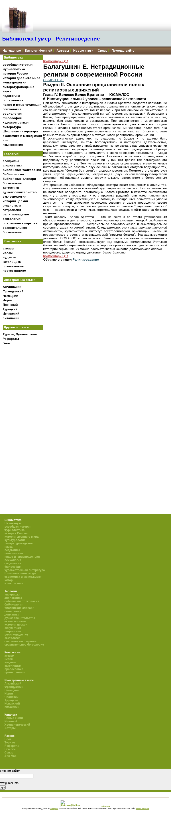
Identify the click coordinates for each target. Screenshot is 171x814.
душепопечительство (20, 192)
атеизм (8, 248)
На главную (12, 50)
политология (13, 100)
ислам (7, 253)
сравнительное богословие (24, 644)
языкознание (13, 144)
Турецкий (10, 309)
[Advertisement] (23, 420)
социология (12, 113)
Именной (10, 721)
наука (7, 91)
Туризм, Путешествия (20, 334)
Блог (6, 343)
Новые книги (83, 50)
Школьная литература (20, 131)
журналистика (14, 69)
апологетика (12, 165)
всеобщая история (18, 64)
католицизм (12, 261)
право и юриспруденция (22, 104)
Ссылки (10, 749)
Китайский (11, 318)
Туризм (9, 742)
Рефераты (11, 338)
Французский (13, 291)
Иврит (7, 300)
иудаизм (9, 257)
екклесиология (14, 196)
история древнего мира (21, 78)
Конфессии (13, 241)
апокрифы (11, 161)
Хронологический (17, 724)
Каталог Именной (38, 50)
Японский (10, 304)
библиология (13, 174)
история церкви (15, 201)
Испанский (11, 313)
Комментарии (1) (55, 61)
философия (12, 118)
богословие (12, 183)
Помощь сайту (123, 50)
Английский (12, 287)
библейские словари (19, 178)
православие (13, 266)
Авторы (63, 50)
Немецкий (10, 296)
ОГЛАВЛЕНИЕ (53, 80)
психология (12, 109)
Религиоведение (78, 39)
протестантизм (14, 270)
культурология (14, 82)
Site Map (10, 755)
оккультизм (12, 205)
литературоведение (18, 87)
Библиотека (13, 57)
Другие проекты (16, 327)
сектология (11, 219)
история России (15, 73)
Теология (11, 154)
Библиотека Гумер (26, 39)
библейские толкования (22, 170)
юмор (7, 140)
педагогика (11, 95)
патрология (12, 210)
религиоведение (16, 214)
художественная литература (24, 570)
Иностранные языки (19, 279)
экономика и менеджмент (22, 136)
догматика (11, 187)
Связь (102, 50)
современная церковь (20, 223)
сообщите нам (142, 808)
